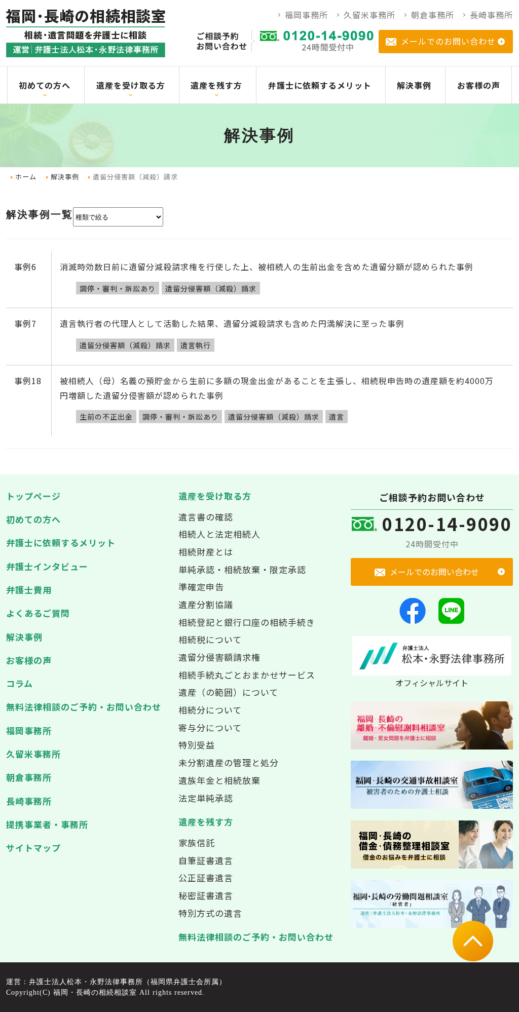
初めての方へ (33, 519)
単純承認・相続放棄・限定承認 (242, 569)
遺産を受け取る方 (214, 496)
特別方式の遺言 (210, 913)
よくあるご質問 (38, 613)
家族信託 (196, 842)
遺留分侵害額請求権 (219, 657)
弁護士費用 (29, 589)
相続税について (210, 639)
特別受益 (196, 744)
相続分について (210, 709)
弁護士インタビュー (47, 566)
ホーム (25, 176)
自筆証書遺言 (205, 860)
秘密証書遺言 (205, 895)
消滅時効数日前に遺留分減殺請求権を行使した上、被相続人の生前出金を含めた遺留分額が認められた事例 (266, 266)
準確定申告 (201, 586)
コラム (19, 683)
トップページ (33, 496)
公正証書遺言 (205, 877)
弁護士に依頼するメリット (61, 542)
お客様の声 (29, 660)
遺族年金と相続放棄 (219, 780)
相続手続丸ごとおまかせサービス (246, 674)
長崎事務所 (29, 801)
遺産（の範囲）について (228, 692)
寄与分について (210, 727)
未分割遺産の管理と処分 (228, 762)
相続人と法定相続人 (219, 534)
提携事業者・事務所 (47, 824)
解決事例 (65, 176)
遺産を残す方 (205, 821)
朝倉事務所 (29, 777)
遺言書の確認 (205, 516)
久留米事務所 (33, 753)
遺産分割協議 (205, 604)
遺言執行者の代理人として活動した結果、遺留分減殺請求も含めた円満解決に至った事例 (232, 323)
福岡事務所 (29, 730)
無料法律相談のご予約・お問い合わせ (83, 706)
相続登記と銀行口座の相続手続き (246, 622)
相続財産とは (205, 551)
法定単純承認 (205, 798)
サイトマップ (33, 847)
